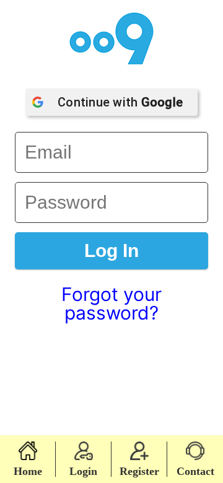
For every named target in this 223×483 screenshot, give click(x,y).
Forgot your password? (111, 303)
